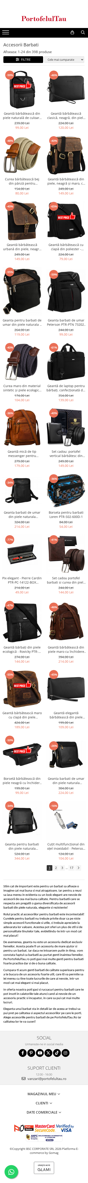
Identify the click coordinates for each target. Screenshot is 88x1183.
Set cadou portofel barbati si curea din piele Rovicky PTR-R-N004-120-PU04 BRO (66, 580)
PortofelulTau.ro (18, 959)
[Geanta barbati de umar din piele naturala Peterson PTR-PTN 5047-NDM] (66, 754)
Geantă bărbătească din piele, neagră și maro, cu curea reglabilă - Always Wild (66, 181)
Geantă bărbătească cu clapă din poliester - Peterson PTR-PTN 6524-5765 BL (66, 247)
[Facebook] (23, 1053)
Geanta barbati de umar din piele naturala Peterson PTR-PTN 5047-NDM (66, 780)
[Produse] (6, 33)
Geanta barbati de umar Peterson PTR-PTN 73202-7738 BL (66, 322)
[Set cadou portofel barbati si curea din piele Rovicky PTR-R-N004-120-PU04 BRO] (66, 554)
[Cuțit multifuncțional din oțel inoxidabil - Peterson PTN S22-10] (66, 820)
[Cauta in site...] (83, 32)
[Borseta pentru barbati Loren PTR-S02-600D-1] (66, 491)
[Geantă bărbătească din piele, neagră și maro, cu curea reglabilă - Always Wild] (66, 155)
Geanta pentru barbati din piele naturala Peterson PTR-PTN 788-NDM (22, 846)
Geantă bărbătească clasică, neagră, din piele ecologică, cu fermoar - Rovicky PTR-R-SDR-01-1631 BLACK (66, 115)
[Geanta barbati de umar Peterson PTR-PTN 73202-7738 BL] (66, 291)
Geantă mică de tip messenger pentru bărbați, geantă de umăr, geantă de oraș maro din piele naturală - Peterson (22, 453)
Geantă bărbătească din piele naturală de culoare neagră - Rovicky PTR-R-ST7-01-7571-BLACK (22, 115)
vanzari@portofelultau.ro (46, 1078)
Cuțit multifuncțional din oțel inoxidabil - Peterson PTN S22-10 (66, 846)
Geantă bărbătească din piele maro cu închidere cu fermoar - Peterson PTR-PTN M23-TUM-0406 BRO (66, 649)
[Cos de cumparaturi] (72, 32)
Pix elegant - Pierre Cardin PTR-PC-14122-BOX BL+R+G (22, 580)
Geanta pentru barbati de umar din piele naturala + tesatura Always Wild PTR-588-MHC (22, 322)
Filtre (25, 59)
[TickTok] (57, 1053)
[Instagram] (65, 1053)
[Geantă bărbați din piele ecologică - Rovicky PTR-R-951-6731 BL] (22, 621)
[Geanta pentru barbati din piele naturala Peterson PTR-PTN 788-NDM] (22, 820)
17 (71, 868)
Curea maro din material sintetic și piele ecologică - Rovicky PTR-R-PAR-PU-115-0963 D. (22, 388)
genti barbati (36, 970)
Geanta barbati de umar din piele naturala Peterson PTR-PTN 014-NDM (22, 514)
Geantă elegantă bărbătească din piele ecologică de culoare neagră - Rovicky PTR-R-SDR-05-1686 (66, 715)
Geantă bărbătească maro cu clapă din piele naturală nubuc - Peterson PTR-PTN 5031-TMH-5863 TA (22, 715)
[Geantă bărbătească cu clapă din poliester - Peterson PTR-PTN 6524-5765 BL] (66, 220)
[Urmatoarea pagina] (78, 868)
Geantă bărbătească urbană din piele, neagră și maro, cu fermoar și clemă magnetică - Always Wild (22, 247)
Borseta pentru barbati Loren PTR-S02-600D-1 (66, 514)
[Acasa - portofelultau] (44, 18)
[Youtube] (40, 1053)
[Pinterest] (31, 1053)
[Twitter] (48, 1053)
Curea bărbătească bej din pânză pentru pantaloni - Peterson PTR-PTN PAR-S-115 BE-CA (22, 181)
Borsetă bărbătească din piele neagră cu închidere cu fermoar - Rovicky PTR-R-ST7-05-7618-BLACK (22, 780)
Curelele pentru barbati (19, 918)
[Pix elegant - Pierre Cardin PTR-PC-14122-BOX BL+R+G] (22, 554)
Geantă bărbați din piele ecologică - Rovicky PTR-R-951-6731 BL (22, 649)
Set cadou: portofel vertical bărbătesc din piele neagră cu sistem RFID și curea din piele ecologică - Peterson (66, 453)
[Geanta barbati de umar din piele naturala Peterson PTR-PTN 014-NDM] (22, 490)
